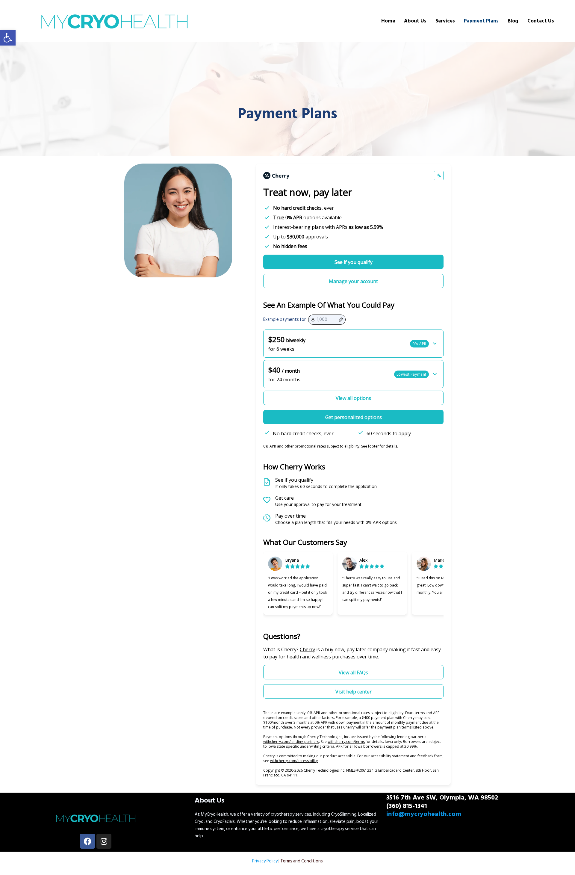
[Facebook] (87, 841)
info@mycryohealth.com (423, 813)
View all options (353, 398)
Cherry (307, 649)
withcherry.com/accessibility (294, 760)
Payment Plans (481, 21)
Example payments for (284, 319)
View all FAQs (353, 672)
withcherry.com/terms (346, 741)
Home (388, 21)
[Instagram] (103, 841)
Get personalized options (353, 417)
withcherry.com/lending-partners (291, 741)
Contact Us (540, 21)
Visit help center (353, 691)
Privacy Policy (265, 861)
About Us (415, 21)
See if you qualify (354, 262)
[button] (8, 38)
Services (445, 21)
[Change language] (439, 175)
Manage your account (353, 281)
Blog (513, 21)
